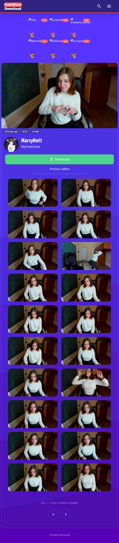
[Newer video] (66, 516)
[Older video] (53, 516)
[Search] (99, 6)
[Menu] (109, 6)
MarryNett (31, 142)
